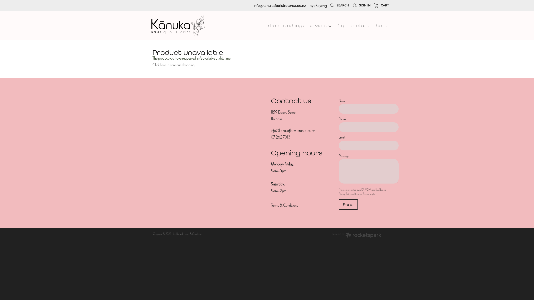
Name (342, 101)
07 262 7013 (280, 137)
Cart (384, 5)
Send (348, 204)
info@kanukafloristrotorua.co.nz (279, 5)
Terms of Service (362, 194)
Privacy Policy (345, 194)
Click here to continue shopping (173, 65)
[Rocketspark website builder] (356, 235)
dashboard (178, 234)
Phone (342, 119)
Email (342, 137)
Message (344, 156)
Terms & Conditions (284, 205)
